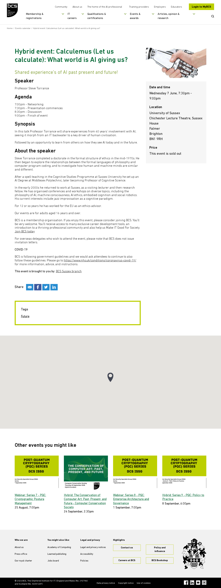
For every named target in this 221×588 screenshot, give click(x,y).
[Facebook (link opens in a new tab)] (186, 582)
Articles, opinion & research (169, 16)
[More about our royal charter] (194, 553)
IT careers (72, 16)
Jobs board (53, 561)
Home (10, 28)
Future (25, 316)
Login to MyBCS (201, 7)
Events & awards (135, 16)
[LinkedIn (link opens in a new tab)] (192, 582)
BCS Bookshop (160, 560)
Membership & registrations (35, 16)
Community (61, 7)
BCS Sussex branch (69, 271)
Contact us (127, 547)
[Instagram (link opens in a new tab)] (204, 582)
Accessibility (86, 554)
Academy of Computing (59, 547)
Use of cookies (144, 583)
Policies (84, 561)
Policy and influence (160, 549)
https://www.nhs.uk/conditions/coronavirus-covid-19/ (100, 260)
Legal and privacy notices (93, 547)
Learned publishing (56, 554)
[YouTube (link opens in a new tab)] (198, 582)
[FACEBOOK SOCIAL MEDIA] (37, 287)
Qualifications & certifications (96, 16)
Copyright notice (126, 583)
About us (77, 7)
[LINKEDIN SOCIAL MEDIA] (54, 287)
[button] (110, 377)
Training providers (139, 7)
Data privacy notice (106, 583)
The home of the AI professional (104, 7)
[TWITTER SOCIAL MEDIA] (46, 287)
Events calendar (23, 28)
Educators (176, 7)
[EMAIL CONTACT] (29, 287)
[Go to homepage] (12, 10)
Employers (160, 7)
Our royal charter (23, 561)
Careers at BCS (126, 560)
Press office (21, 554)
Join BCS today (25, 231)
